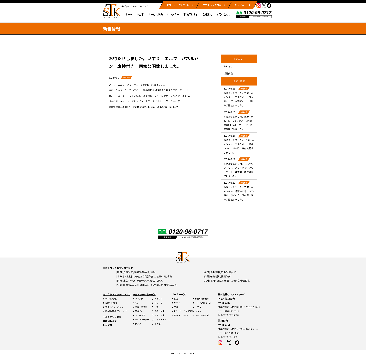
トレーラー (160, 302)
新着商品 (126, 77)
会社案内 (207, 14)
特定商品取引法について (116, 311)
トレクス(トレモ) (203, 302)
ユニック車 (140, 315)
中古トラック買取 (212, 5)
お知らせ (228, 66)
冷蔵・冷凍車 (141, 307)
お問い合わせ (223, 14)
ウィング (139, 298)
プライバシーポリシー (115, 307)
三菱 (176, 307)
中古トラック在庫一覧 (177, 5)
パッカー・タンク (163, 319)
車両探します (190, 14)
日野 (176, 298)
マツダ (198, 311)
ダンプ (138, 323)
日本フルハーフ (181, 315)
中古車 (140, 14)
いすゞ (177, 302)
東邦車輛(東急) (202, 298)
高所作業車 (160, 311)
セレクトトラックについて (116, 294)
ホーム (128, 14)
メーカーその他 (202, 315)
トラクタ (158, 298)
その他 (158, 323)
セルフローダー (142, 319)
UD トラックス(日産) (183, 311)
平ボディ (139, 311)
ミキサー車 (160, 315)
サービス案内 (155, 14)
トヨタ (198, 307)
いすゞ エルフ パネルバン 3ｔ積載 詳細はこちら (137, 84)
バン (137, 302)
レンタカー (173, 14)
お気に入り (240, 5)
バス (157, 307)
